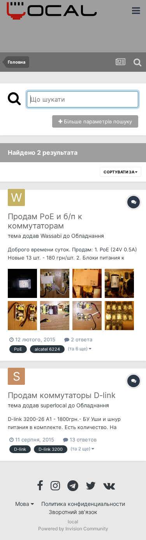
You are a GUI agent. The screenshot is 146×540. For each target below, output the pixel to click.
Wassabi (51, 235)
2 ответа (80, 339)
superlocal (53, 405)
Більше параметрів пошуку (97, 121)
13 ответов (82, 439)
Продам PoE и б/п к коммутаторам (45, 221)
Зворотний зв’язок (73, 512)
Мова (23, 503)
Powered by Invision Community (73, 528)
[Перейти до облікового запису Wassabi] (16, 197)
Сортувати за (119, 172)
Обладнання (87, 235)
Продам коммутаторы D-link (62, 395)
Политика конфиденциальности (83, 503)
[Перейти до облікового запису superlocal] (16, 376)
